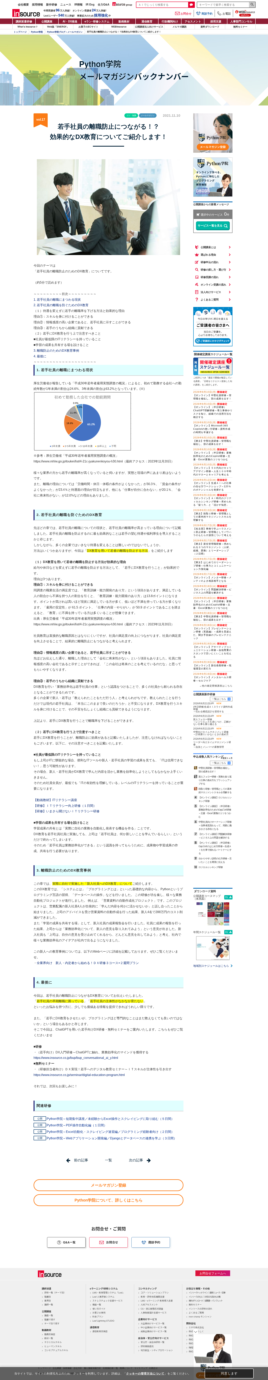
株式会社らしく (196, 1331)
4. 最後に (40, 356)
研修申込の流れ (210, 262)
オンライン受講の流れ (213, 284)
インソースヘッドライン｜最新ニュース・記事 (207, 1292)
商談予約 (206, 13)
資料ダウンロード (210, 26)
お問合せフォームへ (213, 1273)
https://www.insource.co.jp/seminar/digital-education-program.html (79, 1075)
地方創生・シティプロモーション (157, 1350)
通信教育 (146, 21)
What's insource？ (27, 26)
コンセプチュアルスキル (56, 1350)
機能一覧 (96, 1304)
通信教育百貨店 (100, 1331)
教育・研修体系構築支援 (152, 1296)
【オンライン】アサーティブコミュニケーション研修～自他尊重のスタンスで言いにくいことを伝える (212, 650)
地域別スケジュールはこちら (211, 965)
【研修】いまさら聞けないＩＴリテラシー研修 (66, 811)
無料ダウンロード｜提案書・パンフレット (205, 1300)
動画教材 (124, 21)
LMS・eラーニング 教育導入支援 (157, 1300)
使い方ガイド (98, 1308)
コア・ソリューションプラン (155, 1292)
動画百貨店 (49, 1334)
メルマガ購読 (179, 26)
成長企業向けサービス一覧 (154, 1331)
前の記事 (81, 1160)
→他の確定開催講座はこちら (215, 685)
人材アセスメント (149, 1304)
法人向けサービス (211, 292)
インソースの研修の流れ (200, 1308)
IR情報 (78, 4)
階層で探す (49, 1319)
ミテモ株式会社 (196, 1327)
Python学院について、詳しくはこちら (109, 1200)
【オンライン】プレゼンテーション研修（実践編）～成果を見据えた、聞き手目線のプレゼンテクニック (212, 632)
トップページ (20, 32)
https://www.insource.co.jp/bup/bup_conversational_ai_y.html (76, 1057)
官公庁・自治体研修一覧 (152, 1342)
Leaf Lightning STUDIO (103, 1320)
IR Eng (90, 4)
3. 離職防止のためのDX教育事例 (56, 350)
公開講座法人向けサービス (149, 26)
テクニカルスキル (53, 1342)
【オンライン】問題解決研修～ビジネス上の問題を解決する (212, 589)
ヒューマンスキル (53, 1346)
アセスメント (193, 21)
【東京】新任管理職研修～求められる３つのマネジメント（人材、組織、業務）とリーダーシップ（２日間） (212, 547)
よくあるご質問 (210, 299)
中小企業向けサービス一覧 (154, 1327)
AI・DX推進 (70, 21)
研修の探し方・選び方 (213, 269)
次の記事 (136, 1160)
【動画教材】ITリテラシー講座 (55, 800)
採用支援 (215, 21)
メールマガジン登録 (108, 1185)
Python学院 (37, 32)
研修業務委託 (147, 1346)
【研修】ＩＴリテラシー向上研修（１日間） (65, 805)
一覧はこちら (219, 699)
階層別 (47, 1296)
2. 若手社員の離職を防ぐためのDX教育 (61, 305)
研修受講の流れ (210, 277)
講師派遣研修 (24, 21)
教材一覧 (48, 1338)
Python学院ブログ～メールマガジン (65, 32)
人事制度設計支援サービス (154, 1312)
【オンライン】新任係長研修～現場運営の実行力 (212, 665)
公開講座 (46, 21)
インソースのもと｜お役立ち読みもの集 (204, 1296)
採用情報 (37, 4)
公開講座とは (208, 247)
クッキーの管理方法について (145, 1373)
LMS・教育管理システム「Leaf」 (108, 1292)
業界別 (47, 1300)
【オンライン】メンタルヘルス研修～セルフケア (212, 677)
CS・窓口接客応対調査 (152, 1308)
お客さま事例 (98, 1312)
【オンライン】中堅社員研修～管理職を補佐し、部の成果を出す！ (212, 395)
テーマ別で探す (51, 1323)
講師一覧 (48, 1304)
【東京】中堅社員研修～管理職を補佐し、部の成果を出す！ (212, 441)
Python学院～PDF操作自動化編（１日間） (77, 1125)
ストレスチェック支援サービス (107, 1300)
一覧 (108, 1160)
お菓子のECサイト (88, 26)
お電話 (226, 13)
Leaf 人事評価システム (103, 1296)
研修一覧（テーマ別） (55, 1292)
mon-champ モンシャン (200, 1316)
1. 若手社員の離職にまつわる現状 (57, 299)
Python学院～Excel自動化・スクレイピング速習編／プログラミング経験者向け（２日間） (110, 1131)
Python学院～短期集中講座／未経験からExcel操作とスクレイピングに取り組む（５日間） (110, 1118)
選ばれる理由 (208, 254)
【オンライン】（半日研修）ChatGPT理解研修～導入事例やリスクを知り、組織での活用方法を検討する (212, 411)
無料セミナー (240, 26)
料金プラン (97, 1316)
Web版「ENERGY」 (58, 26)
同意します (229, 1373)
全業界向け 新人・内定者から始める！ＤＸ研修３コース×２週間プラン (88, 963)
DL (226, 897)
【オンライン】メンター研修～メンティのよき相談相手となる (212, 577)
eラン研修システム (97, 21)
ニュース (65, 4)
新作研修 (51, 4)
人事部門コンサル (241, 21)
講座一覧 (48, 1315)
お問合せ (185, 13)
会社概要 (23, 4)
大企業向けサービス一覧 (152, 1323)
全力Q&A (103, 4)
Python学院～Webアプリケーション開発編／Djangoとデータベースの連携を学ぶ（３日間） (112, 1138)
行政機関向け (170, 21)
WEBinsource (119, 26)
